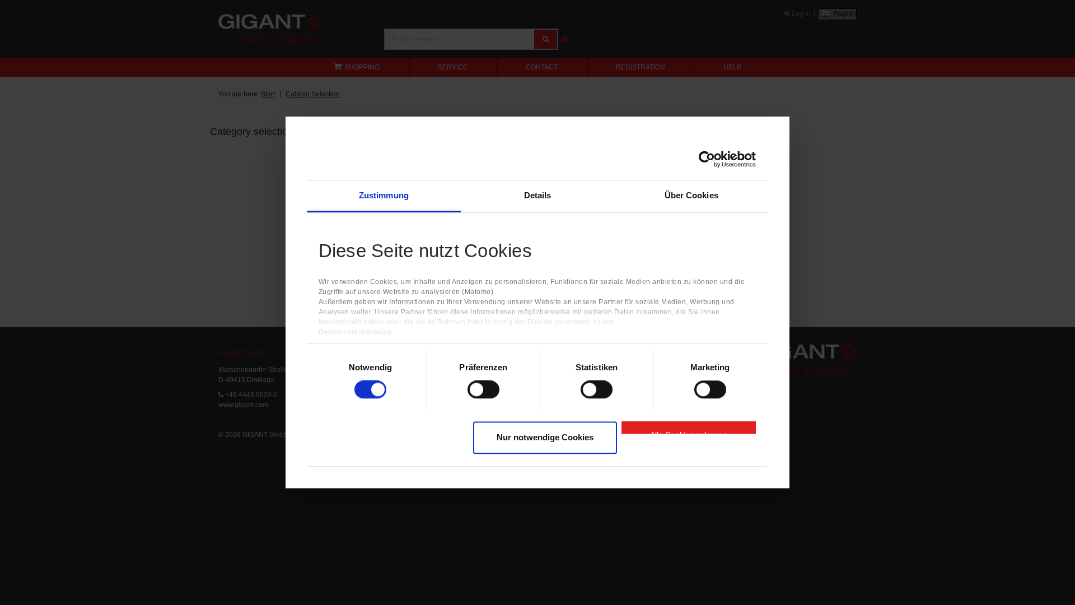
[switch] (483, 390)
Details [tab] (537, 195)
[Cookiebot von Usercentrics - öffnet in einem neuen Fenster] (707, 159)
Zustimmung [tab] (384, 195)
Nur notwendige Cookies (545, 437)
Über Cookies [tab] (691, 195)
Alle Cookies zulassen (688, 432)
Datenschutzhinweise (355, 333)
